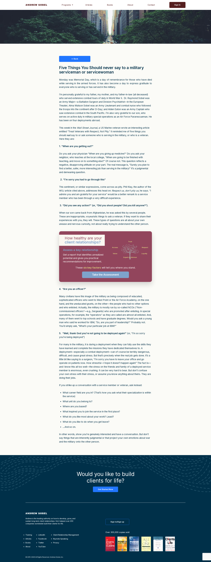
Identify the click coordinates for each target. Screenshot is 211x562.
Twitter (41, 543)
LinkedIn (41, 535)
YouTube (42, 547)
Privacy (56, 543)
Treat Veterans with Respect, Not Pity (88, 131)
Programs (66, 5)
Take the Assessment (105, 274)
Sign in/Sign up (117, 522)
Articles (88, 5)
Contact (151, 5)
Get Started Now (105, 489)
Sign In (177, 5)
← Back (74, 59)
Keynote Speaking (60, 539)
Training (29, 535)
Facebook (42, 539)
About (130, 5)
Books (110, 5)
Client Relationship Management (66, 535)
